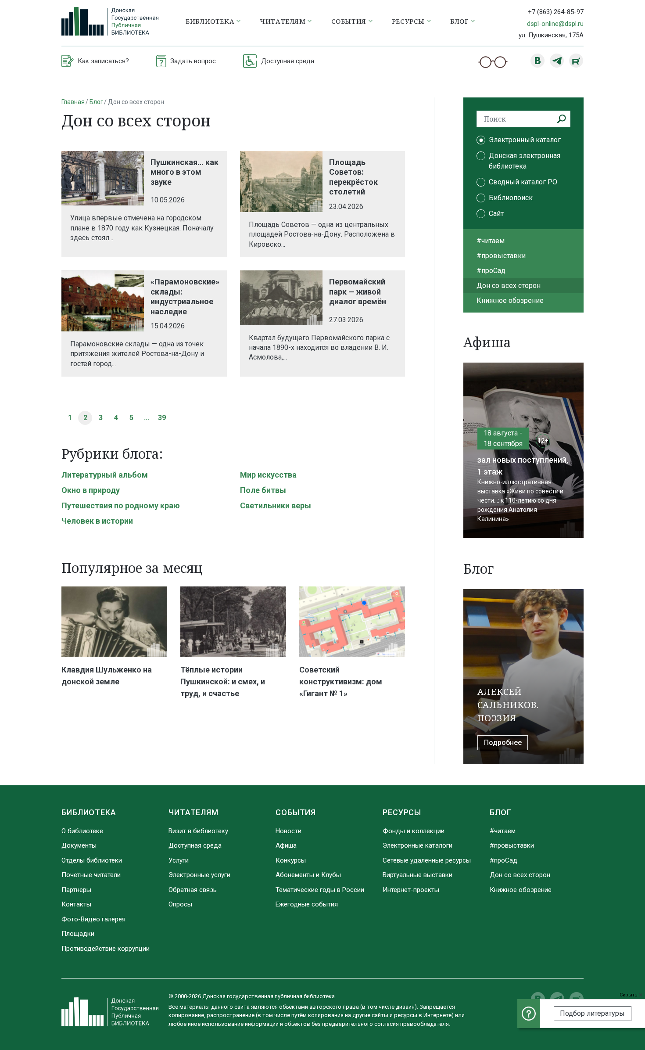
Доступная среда (195, 845)
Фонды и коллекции (413, 831)
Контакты (76, 904)
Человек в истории (97, 520)
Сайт (496, 213)
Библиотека (88, 812)
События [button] (348, 21)
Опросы (180, 904)
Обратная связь (192, 890)
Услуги (178, 860)
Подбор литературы (592, 1013)
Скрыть (629, 995)
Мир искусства (268, 474)
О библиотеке (82, 831)
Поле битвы (263, 490)
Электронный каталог (525, 140)
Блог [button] (459, 21)
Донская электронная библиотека (524, 160)
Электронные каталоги (417, 845)
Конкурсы (291, 860)
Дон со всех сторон (509, 285)
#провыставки (501, 256)
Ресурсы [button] (408, 21)
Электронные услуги (199, 875)
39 (162, 418)
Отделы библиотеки (91, 860)
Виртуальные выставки (417, 875)
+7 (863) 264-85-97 (556, 12)
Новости (288, 831)
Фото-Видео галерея (93, 919)
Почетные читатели (91, 875)
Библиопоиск (511, 198)
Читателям (193, 812)
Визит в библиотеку (198, 831)
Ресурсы (402, 812)
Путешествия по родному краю (120, 505)
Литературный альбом (104, 474)
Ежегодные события (307, 904)
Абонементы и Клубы (308, 875)
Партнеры (76, 890)
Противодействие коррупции (105, 949)
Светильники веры (275, 505)
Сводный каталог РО (523, 182)
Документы (79, 845)
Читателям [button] (282, 21)
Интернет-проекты (411, 890)
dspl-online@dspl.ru (555, 24)
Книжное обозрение (510, 300)
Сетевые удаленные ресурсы (427, 860)
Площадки (77, 934)
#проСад (491, 270)
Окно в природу (90, 490)
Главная (73, 101)
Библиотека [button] (210, 21)
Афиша (286, 845)
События (296, 812)
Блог (96, 101)
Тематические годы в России (320, 890)
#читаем (491, 241)
